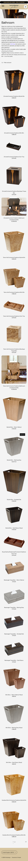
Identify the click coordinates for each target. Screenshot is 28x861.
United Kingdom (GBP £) (8, 852)
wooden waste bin (10, 30)
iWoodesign (8, 857)
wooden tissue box (16, 33)
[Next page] (25, 841)
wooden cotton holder (17, 49)
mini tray (12, 44)
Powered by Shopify (16, 857)
